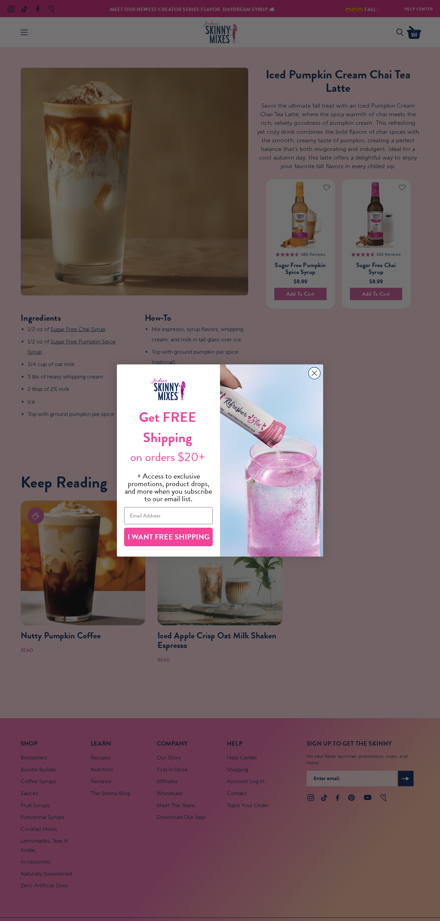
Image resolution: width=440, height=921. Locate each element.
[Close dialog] (314, 373)
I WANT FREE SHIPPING (169, 536)
